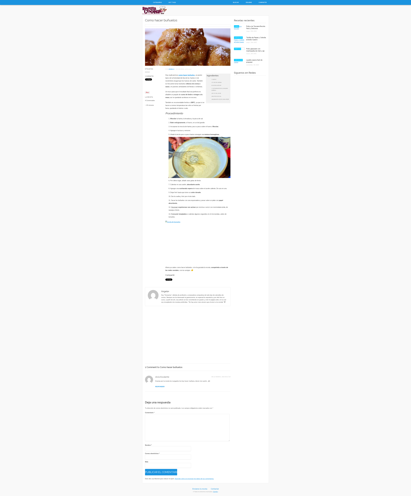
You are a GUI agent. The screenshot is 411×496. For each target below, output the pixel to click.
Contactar (215, 489)
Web (146, 462)
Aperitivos (237, 48)
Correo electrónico (152, 453)
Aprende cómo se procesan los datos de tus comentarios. (194, 479)
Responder (160, 386)
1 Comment (151, 367)
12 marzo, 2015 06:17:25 (222, 377)
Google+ (215, 491)
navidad (147, 72)
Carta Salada (238, 37)
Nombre (148, 445)
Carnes (236, 26)
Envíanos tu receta (199, 489)
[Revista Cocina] (154, 14)
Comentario (149, 412)
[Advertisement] (187, 334)
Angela (171, 69)
